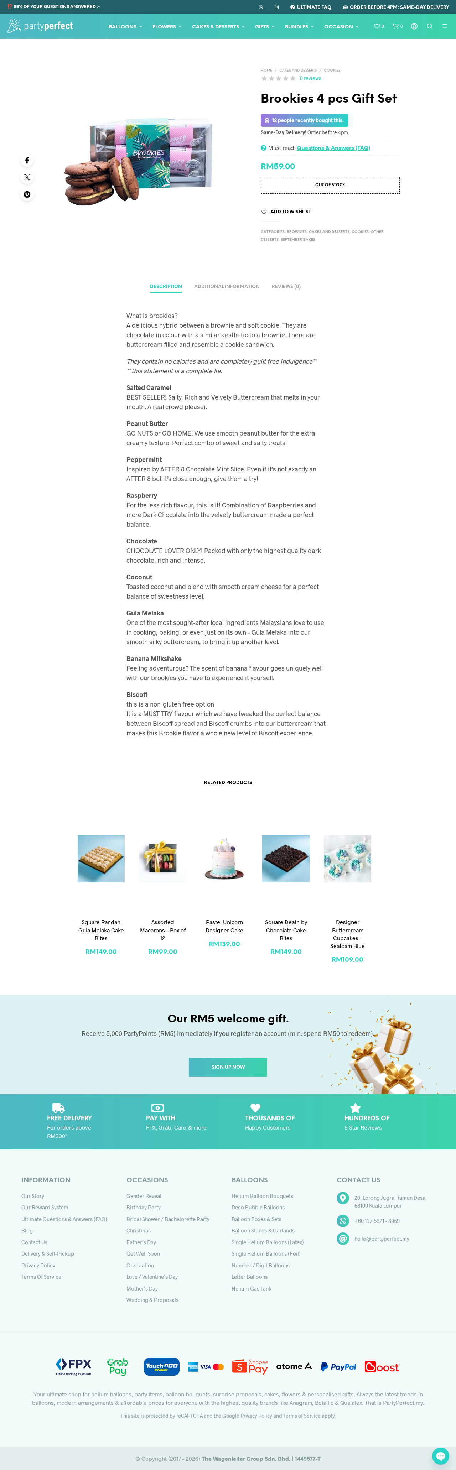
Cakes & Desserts (215, 27)
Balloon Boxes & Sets (256, 1219)
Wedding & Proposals (152, 1300)
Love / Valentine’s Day (152, 1276)
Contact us (34, 1242)
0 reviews (310, 78)
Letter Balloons (250, 1276)
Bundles (296, 27)
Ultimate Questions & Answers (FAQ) (64, 1219)
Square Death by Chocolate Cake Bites (286, 929)
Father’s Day (141, 1242)
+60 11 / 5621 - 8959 (377, 1221)
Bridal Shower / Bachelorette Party (167, 1219)
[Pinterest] (27, 194)
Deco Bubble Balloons (258, 1207)
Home (266, 71)
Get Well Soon (143, 1253)
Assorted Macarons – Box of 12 (163, 929)
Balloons (122, 27)
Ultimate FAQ (313, 7)
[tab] (286, 284)
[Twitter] (27, 177)
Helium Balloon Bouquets (262, 1196)
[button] (378, 26)
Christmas (138, 1230)
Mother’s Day (142, 1288)
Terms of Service (41, 1276)
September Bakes (298, 240)
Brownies (297, 232)
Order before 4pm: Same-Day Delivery (398, 7)
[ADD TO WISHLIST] (101, 899)
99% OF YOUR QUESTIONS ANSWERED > (56, 6)
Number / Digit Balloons (261, 1265)
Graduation (140, 1265)
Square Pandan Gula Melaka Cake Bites (101, 929)
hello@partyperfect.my (381, 1238)
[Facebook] (27, 160)
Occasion (338, 27)
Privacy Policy (38, 1265)
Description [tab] (166, 287)
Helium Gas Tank (251, 1288)
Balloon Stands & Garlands (263, 1230)
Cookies (332, 71)
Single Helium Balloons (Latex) (268, 1242)
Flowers (164, 27)
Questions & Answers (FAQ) (333, 147)
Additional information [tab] (227, 287)
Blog (27, 1230)
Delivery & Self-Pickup (47, 1253)
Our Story (32, 1196)
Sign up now (228, 1067)
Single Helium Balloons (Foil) (266, 1253)
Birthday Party (143, 1207)
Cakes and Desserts (298, 71)
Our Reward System (44, 1207)
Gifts (262, 27)
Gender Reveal (143, 1196)
